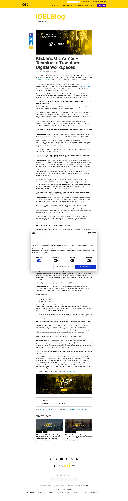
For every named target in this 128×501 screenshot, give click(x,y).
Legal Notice (43, 485)
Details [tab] (64, 238)
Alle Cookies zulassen (85, 266)
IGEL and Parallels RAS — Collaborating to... (46, 492)
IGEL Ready (42, 409)
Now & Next (45, 411)
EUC (69, 409)
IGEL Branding (84, 485)
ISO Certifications (70, 485)
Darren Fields (68, 440)
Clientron (61, 411)
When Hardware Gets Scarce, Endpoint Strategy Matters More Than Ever (78, 437)
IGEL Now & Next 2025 (44, 79)
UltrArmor (66, 411)
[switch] (56, 260)
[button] (31, 35)
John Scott (38, 440)
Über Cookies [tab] (86, 238)
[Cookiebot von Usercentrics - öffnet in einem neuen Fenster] (89, 233)
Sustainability (39, 411)
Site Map (78, 485)
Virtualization (72, 411)
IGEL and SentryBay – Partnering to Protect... (91, 492)
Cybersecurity (49, 409)
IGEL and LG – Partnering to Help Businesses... (68, 492)
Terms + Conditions (59, 485)
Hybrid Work (78, 409)
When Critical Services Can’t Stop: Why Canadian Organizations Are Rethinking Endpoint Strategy (48, 437)
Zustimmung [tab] (42, 238)
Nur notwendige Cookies (63, 266)
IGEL (66, 409)
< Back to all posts (42, 21)
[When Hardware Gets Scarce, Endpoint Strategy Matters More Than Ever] (78, 430)
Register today (70, 371)
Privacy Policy (51, 485)
